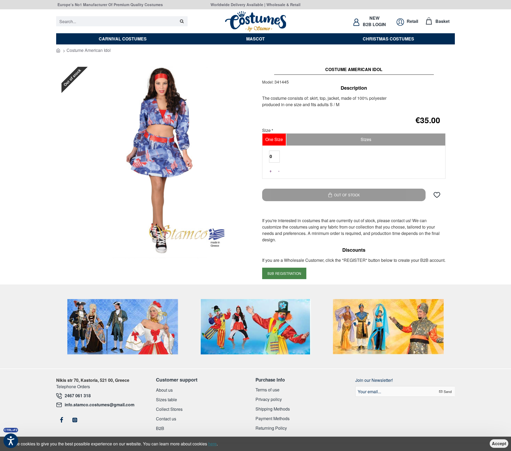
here (212, 444)
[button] (437, 195)
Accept (499, 443)
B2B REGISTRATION (284, 273)
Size (266, 130)
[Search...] (182, 21)
